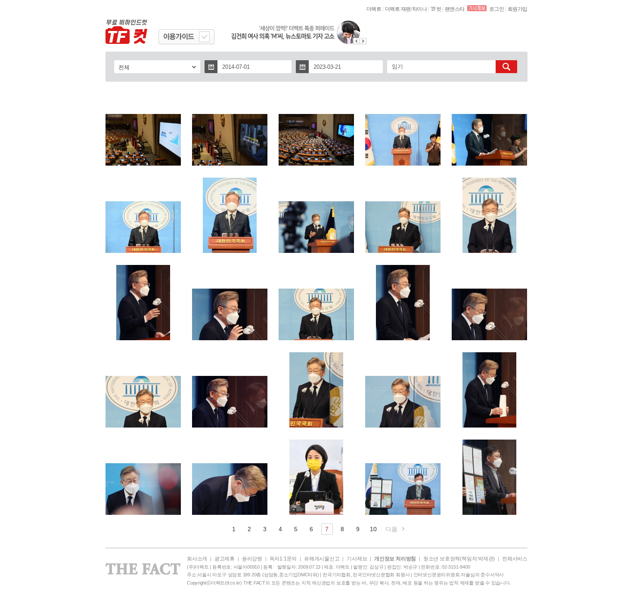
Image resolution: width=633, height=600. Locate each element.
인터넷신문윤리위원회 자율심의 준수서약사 (458, 574)
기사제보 (357, 559)
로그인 (496, 9)
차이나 (419, 9)
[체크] (204, 36)
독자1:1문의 (283, 559)
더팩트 (374, 9)
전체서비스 (515, 559)
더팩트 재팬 (398, 9)
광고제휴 (224, 559)
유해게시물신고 (321, 559)
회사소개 (197, 559)
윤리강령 (252, 559)
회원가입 (518, 9)
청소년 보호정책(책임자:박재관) (459, 559)
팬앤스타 (455, 9)
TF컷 (436, 9)
